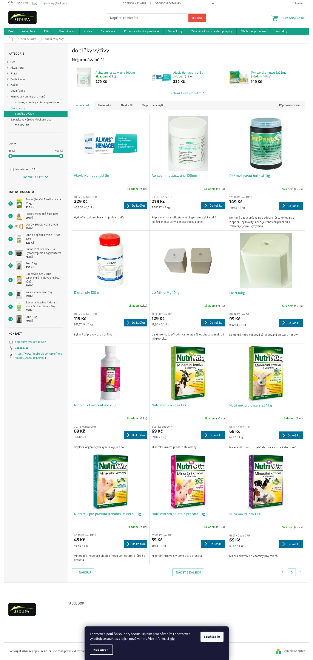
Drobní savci (18, 79)
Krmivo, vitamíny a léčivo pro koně (37, 102)
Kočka (15, 85)
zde (172, 638)
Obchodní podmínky (168, 3)
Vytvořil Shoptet (294, 651)
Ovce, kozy (18, 108)
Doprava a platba (134, 3)
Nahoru (85, 572)
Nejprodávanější (152, 105)
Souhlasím (212, 636)
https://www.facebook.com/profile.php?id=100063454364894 (38, 356)
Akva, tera (17, 68)
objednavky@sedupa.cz (30, 342)
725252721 (21, 348)
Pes (13, 62)
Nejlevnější (105, 105)
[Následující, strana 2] (292, 572)
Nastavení (101, 649)
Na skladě (25, 169)
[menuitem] (11, 31)
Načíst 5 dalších (188, 572)
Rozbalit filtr (33, 177)
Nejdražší (127, 105)
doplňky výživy (24, 114)
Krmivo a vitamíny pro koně (28, 96)
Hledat (197, 18)
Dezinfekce (18, 91)
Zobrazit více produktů (186, 93)
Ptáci (14, 73)
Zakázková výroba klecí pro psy (31, 119)
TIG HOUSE (22, 125)
